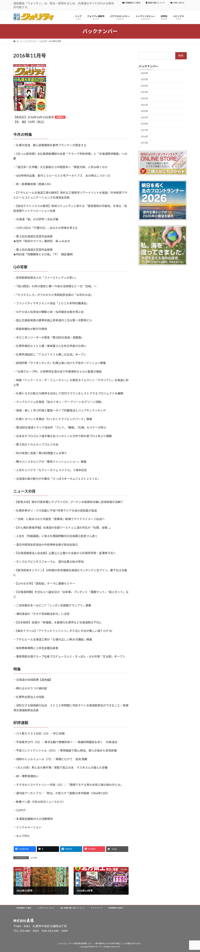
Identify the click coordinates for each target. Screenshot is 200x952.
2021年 (144, 104)
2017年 (144, 130)
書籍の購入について (156, 3)
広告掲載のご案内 (23, 908)
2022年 (144, 98)
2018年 (144, 123)
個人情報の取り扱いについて (72, 908)
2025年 (144, 79)
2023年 (144, 92)
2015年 (144, 142)
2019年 (144, 117)
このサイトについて (45, 908)
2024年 (144, 85)
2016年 (33, 858)
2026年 (144, 73)
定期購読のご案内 (132, 3)
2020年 (144, 111)
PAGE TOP (192, 920)
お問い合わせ (178, 3)
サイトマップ (96, 908)
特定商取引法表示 (115, 908)
